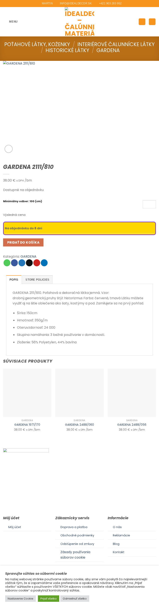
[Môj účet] (142, 21)
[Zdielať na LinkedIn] (44, 262)
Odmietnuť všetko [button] (75, 599)
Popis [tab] (14, 279)
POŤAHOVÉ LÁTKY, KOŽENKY (37, 44)
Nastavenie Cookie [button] (20, 599)
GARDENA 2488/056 (131, 425)
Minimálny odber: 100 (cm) (22, 201)
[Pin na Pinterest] (36, 262)
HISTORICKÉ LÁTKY (67, 50)
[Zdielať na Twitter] (21, 262)
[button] (10, 22)
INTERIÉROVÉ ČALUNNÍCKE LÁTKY (116, 44)
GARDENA (108, 50)
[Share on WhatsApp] (7, 262)
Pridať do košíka (23, 242)
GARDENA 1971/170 (27, 425)
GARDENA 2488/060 (79, 425)
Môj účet (14, 527)
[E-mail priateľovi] (29, 262)
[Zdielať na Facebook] (14, 262)
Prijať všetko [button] (48, 599)
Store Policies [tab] (37, 279)
